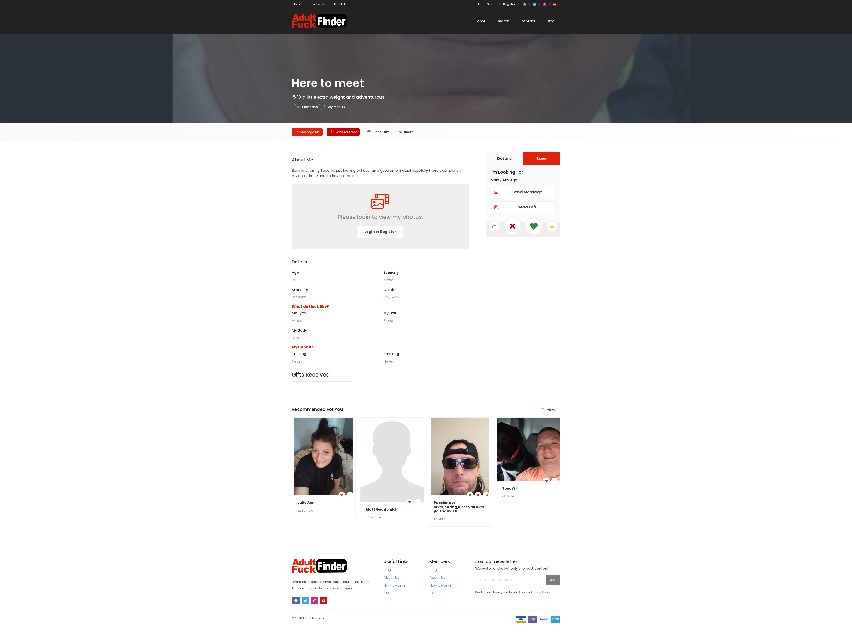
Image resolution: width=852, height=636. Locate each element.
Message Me (310, 132)
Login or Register (380, 231)
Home (297, 4)
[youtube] (554, 4)
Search (503, 21)
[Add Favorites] (341, 495)
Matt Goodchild (381, 509)
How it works (318, 4)
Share (408, 132)
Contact (528, 21)
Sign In (491, 4)
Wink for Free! (346, 132)
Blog (551, 21)
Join (553, 579)
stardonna (717, 472)
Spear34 (510, 488)
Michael (577, 502)
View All (552, 410)
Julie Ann (306, 502)
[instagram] (544, 4)
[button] (479, 4)
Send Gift (381, 132)
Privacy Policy (540, 592)
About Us (339, 4)
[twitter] (534, 4)
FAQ (387, 593)
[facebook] (524, 4)
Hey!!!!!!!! (785, 502)
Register (509, 4)
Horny (644, 502)
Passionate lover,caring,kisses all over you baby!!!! (459, 507)
